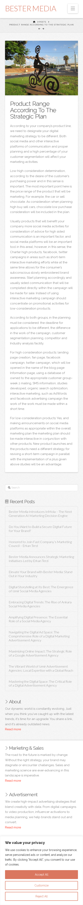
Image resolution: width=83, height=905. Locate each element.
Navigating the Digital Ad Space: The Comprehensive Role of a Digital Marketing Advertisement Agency (39, 636)
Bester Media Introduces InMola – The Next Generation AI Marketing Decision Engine (40, 514)
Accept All (41, 874)
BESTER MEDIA (30, 8)
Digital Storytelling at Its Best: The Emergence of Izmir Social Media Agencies (41, 589)
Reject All (41, 896)
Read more (13, 729)
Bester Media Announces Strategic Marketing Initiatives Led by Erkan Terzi (41, 559)
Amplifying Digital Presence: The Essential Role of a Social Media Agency (38, 619)
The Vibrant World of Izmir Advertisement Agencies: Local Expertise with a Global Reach (41, 668)
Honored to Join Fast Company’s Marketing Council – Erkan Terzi (40, 544)
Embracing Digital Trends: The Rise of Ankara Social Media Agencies (40, 604)
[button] (73, 8)
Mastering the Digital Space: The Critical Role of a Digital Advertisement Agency (40, 684)
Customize (41, 885)
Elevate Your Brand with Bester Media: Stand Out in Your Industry (40, 574)
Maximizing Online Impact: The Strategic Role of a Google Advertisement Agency (40, 653)
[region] (41, 870)
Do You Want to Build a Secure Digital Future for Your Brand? (40, 529)
